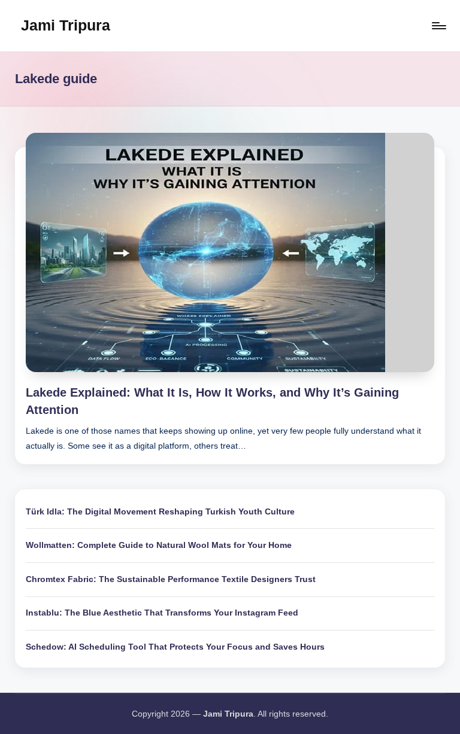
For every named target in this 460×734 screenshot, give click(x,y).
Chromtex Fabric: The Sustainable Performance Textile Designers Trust (171, 579)
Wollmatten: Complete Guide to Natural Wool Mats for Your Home (159, 545)
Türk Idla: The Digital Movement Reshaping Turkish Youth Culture (160, 511)
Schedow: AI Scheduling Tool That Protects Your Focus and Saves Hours (175, 646)
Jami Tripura (65, 25)
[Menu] (438, 25)
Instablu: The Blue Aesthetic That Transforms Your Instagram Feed (162, 612)
